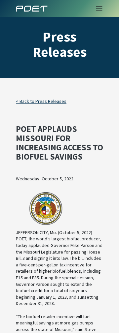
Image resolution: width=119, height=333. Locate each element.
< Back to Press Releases (41, 101)
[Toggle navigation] (97, 8)
